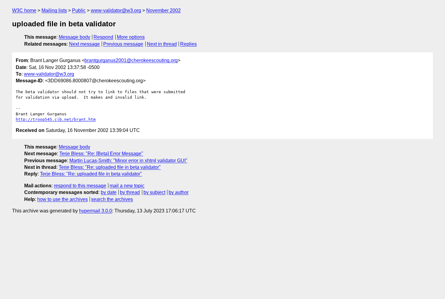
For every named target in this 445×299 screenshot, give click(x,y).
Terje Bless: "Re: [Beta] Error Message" (101, 153)
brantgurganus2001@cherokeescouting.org (131, 60)
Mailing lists (54, 10)
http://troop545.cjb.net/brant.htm (56, 119)
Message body (74, 37)
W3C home (24, 10)
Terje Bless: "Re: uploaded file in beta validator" (110, 167)
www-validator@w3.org (116, 10)
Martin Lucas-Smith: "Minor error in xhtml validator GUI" (128, 160)
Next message (84, 44)
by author (179, 192)
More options (131, 37)
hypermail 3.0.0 (95, 210)
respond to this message (80, 185)
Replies (188, 44)
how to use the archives (62, 199)
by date (109, 192)
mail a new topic (127, 185)
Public (79, 10)
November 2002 (163, 10)
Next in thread (162, 44)
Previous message (123, 44)
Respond (103, 37)
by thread (130, 192)
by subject (154, 192)
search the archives (112, 199)
